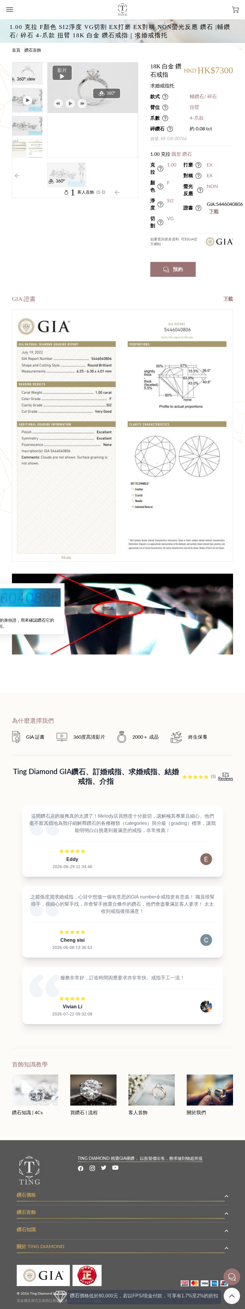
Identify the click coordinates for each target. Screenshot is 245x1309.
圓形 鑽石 (182, 154)
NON (212, 186)
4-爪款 (197, 118)
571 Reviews (225, 777)
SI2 (170, 200)
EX (209, 165)
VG (170, 218)
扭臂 (194, 107)
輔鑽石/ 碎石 (203, 96)
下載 (214, 211)
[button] (191, 269)
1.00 (171, 165)
